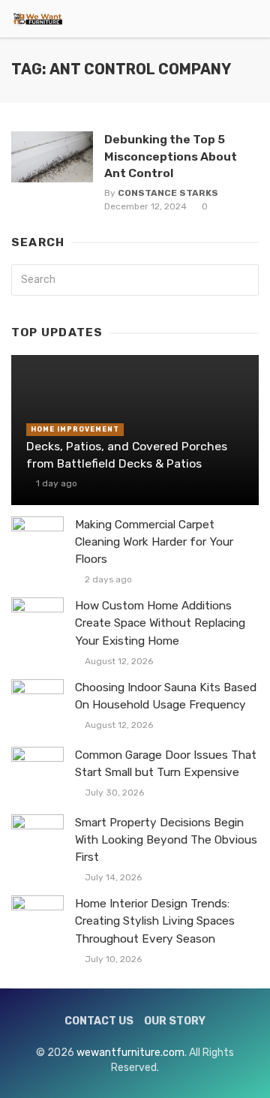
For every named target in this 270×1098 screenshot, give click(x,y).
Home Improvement (75, 429)
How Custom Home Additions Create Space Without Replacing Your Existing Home (160, 623)
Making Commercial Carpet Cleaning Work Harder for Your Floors (154, 542)
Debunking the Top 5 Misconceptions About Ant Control (170, 155)
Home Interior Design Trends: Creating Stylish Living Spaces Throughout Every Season (155, 921)
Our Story (175, 1021)
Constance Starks (168, 193)
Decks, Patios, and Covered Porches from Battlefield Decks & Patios (126, 454)
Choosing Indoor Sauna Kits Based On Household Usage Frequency (165, 696)
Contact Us (99, 1021)
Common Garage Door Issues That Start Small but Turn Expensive (165, 763)
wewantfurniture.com (130, 1052)
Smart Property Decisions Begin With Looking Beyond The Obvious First (166, 840)
